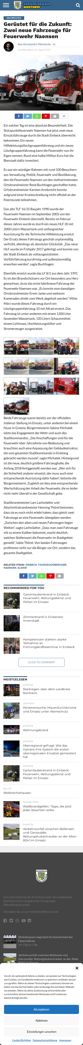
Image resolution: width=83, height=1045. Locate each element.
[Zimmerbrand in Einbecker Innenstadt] (12, 623)
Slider (22, 567)
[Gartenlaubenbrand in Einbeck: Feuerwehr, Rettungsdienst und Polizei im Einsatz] (12, 601)
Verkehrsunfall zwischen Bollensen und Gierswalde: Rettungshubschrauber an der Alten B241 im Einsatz (48, 958)
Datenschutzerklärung (45, 1040)
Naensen (10, 567)
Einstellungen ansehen (41, 1031)
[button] (77, 968)
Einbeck (31, 564)
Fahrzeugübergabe (52, 564)
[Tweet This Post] (28, 115)
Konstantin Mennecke (37, 44)
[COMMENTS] (64, 115)
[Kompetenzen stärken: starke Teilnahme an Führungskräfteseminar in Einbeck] (12, 646)
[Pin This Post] (46, 115)
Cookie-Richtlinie (21, 1040)
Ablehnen (41, 1020)
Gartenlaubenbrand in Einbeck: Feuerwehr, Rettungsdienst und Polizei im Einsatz (47, 598)
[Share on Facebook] (19, 115)
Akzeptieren (41, 1009)
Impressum (65, 1040)
